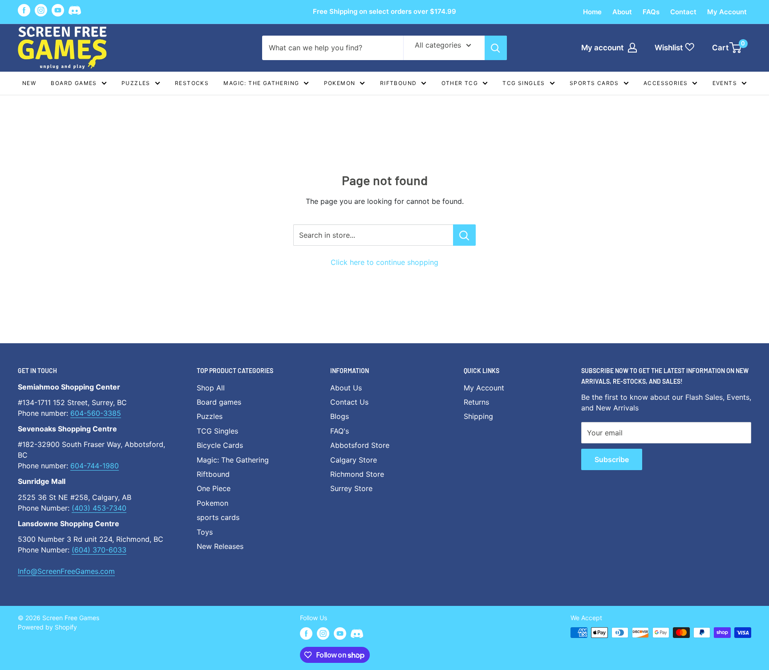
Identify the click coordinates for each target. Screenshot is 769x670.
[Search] (496, 48)
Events (724, 83)
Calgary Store (353, 459)
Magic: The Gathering (261, 83)
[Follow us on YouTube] (58, 10)
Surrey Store (351, 488)
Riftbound (398, 83)
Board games (74, 83)
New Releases (220, 546)
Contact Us (349, 402)
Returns (476, 402)
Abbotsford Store (359, 445)
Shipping (478, 416)
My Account (727, 12)
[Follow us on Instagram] (41, 10)
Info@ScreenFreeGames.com (66, 571)
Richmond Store (357, 474)
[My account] (632, 48)
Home (592, 12)
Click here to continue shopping (384, 262)
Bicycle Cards (220, 445)
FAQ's (339, 430)
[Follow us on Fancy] (75, 12)
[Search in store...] (464, 235)
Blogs (339, 416)
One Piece (214, 488)
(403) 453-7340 (99, 508)
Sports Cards (594, 83)
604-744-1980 (94, 465)
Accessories (666, 83)
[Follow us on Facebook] (24, 10)
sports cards (218, 517)
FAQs (651, 12)
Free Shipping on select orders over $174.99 (384, 11)
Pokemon (340, 83)
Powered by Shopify (47, 627)
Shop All (211, 387)
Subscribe (612, 459)
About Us (346, 387)
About (622, 12)
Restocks (192, 83)
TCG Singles (523, 83)
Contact (683, 12)
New (29, 83)
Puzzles (135, 83)
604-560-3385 (95, 413)
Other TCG (459, 83)
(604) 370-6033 (99, 549)
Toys (205, 532)
